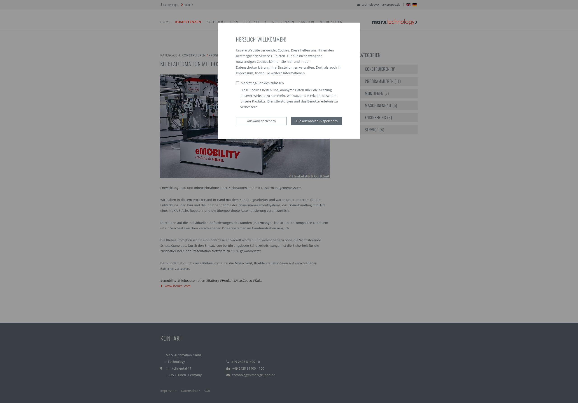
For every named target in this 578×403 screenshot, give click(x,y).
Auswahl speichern (261, 121)
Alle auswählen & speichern (317, 121)
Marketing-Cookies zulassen (262, 83)
